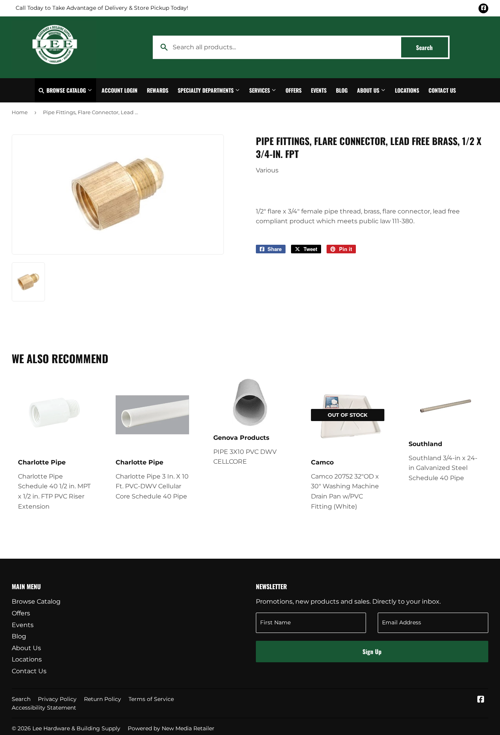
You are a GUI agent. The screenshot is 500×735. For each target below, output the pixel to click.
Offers (294, 90)
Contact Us (442, 90)
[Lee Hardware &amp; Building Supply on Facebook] (480, 700)
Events (319, 90)
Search (432, 47)
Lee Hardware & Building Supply (76, 728)
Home (20, 112)
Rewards (157, 90)
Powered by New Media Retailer (171, 728)
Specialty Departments (206, 90)
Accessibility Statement (44, 708)
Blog (342, 90)
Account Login (120, 90)
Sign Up (372, 651)
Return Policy (102, 699)
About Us (369, 90)
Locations (407, 90)
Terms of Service (151, 699)
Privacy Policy (57, 699)
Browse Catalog (66, 90)
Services (260, 90)
